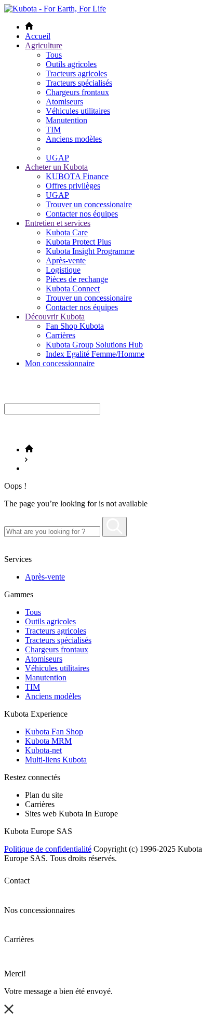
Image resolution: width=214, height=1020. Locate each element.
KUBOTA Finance (77, 176)
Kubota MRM (48, 740)
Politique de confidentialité (47, 848)
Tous (54, 54)
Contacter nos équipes (82, 213)
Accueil (37, 36)
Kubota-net (43, 750)
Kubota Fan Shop (54, 731)
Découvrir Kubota (55, 316)
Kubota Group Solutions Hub (94, 344)
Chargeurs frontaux (77, 92)
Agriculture (43, 45)
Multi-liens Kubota (56, 759)
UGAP (57, 157)
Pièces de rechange (77, 279)
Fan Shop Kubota (75, 325)
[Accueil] (29, 449)
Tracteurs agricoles (76, 73)
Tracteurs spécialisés (79, 82)
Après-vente (66, 260)
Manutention (66, 120)
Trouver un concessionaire (89, 204)
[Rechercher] (114, 527)
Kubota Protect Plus (78, 241)
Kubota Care (67, 232)
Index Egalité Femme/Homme (95, 354)
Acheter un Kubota (56, 167)
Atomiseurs (64, 101)
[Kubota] (55, 8)
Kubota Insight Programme (90, 251)
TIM (53, 129)
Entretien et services (57, 223)
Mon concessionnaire (60, 363)
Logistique (63, 269)
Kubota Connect (73, 288)
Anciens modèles (74, 139)
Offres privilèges (73, 185)
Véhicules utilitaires (78, 110)
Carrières (60, 335)
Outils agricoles (71, 64)
